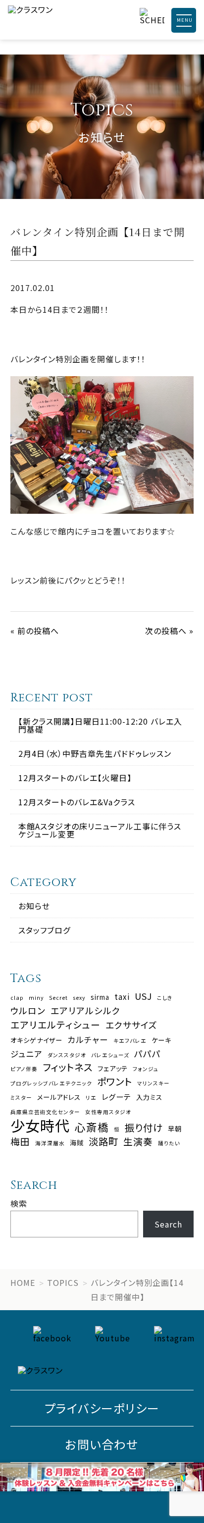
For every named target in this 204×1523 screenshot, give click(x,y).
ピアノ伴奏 (24, 1069)
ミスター (21, 1098)
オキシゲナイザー (36, 1040)
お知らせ (34, 906)
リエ (91, 1098)
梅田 (20, 1141)
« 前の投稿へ (34, 631)
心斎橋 (92, 1127)
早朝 (175, 1129)
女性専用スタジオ (108, 1112)
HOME (22, 1282)
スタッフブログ (44, 930)
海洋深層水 (50, 1143)
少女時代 (40, 1125)
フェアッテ (113, 1068)
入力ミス (149, 1097)
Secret (58, 998)
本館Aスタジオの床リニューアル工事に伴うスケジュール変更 (99, 830)
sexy (79, 998)
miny (36, 998)
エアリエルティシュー (55, 1025)
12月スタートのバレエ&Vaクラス (76, 802)
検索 (18, 1203)
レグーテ (116, 1096)
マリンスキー (153, 1083)
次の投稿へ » (169, 631)
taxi (122, 996)
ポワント (114, 1081)
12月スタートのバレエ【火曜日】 (75, 778)
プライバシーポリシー (102, 1408)
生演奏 (138, 1141)
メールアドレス (59, 1097)
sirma (100, 997)
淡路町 (103, 1141)
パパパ (147, 1053)
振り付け (144, 1127)
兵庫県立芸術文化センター (45, 1112)
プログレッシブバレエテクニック (51, 1083)
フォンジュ (145, 1069)
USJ (143, 996)
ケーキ (161, 1040)
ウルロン (28, 1010)
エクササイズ (131, 1025)
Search (168, 1224)
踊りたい (169, 1143)
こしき (165, 998)
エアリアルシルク (85, 1010)
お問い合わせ (101, 1444)
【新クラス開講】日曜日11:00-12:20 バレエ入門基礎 (100, 725)
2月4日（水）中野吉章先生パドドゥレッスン (94, 753)
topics (63, 1282)
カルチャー (87, 1039)
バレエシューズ (110, 1055)
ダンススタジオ (67, 1055)
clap (17, 998)
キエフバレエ (130, 1041)
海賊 (77, 1142)
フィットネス (68, 1067)
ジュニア (26, 1054)
